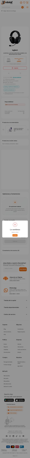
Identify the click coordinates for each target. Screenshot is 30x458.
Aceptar (15, 235)
